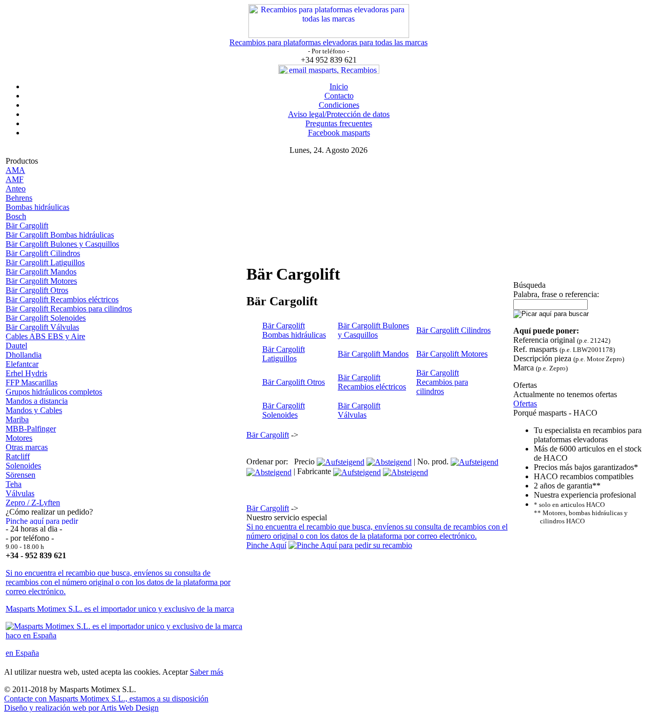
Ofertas (525, 403)
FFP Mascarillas (31, 382)
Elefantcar (22, 364)
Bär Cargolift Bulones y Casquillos (62, 244)
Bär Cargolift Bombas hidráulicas (60, 234)
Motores (19, 438)
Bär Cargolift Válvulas (42, 327)
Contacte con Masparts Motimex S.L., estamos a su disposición (106, 698)
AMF (15, 179)
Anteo (16, 188)
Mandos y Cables (34, 410)
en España (22, 653)
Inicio (339, 86)
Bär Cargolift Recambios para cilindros (69, 308)
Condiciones (339, 105)
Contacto (339, 95)
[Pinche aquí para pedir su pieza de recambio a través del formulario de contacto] (45, 521)
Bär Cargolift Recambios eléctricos (62, 299)
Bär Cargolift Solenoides (46, 317)
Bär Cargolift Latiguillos (45, 262)
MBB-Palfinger (31, 428)
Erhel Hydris (26, 373)
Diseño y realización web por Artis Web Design (81, 707)
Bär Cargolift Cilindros (43, 253)
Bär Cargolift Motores (41, 281)
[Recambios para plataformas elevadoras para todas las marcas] (328, 35)
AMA (15, 170)
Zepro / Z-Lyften (33, 502)
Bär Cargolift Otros (37, 290)
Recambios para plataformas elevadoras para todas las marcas (328, 42)
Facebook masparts (339, 132)
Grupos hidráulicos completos (54, 391)
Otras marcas (27, 447)
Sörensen (20, 474)
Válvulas (20, 493)
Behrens (19, 197)
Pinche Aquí (266, 545)
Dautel (16, 345)
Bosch (16, 216)
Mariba (17, 419)
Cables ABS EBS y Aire (45, 336)
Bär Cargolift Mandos (41, 271)
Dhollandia (24, 354)
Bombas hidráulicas (37, 207)
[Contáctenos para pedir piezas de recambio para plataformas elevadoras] (350, 545)
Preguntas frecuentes (338, 123)
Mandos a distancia (37, 401)
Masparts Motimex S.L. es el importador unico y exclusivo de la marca (120, 608)
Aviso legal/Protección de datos (339, 114)
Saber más (206, 672)
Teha (14, 484)
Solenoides (23, 465)
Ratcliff (18, 456)
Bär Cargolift (27, 225)
